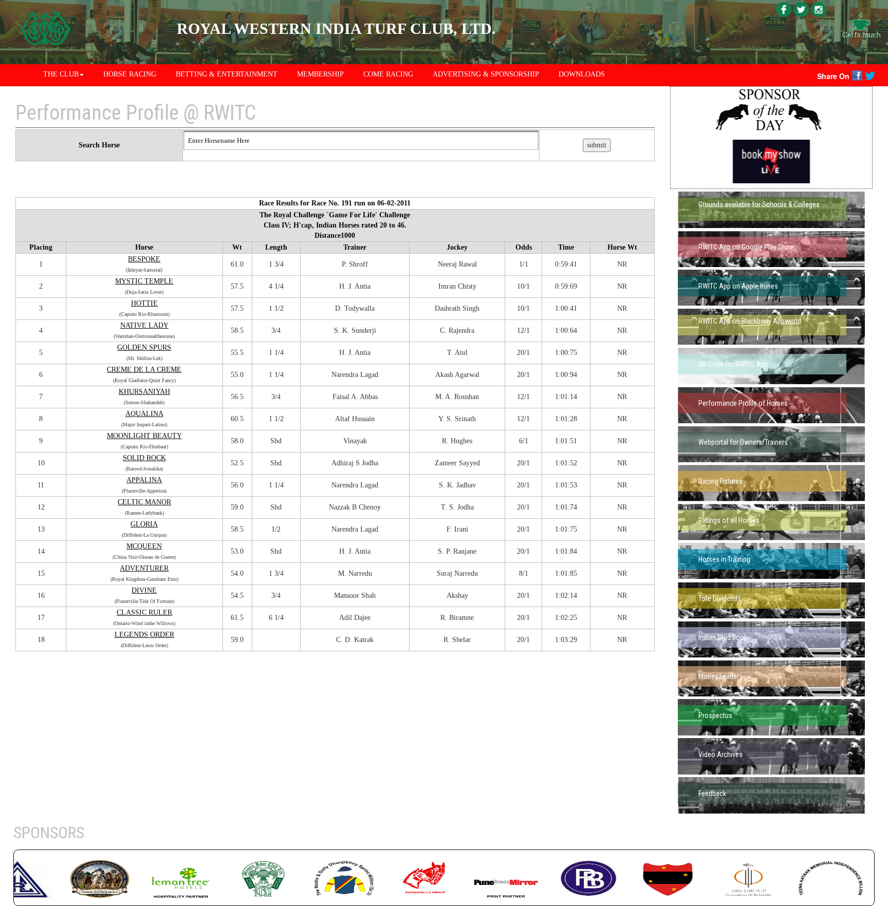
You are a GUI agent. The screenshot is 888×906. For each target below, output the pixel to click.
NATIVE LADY (144, 325)
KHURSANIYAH (144, 391)
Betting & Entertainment (227, 74)
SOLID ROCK (144, 458)
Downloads (582, 74)
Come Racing (388, 74)
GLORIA (144, 524)
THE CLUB (61, 74)
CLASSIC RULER (144, 612)
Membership (320, 74)
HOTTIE (144, 303)
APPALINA (144, 480)
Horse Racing (129, 74)
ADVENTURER (144, 568)
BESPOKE (144, 259)
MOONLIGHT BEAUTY (144, 436)
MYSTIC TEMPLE (144, 281)
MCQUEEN (144, 546)
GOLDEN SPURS (144, 347)
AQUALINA (144, 414)
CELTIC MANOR (144, 502)
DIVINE (144, 590)
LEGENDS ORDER (144, 634)
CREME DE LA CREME (144, 369)
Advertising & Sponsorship (486, 74)
